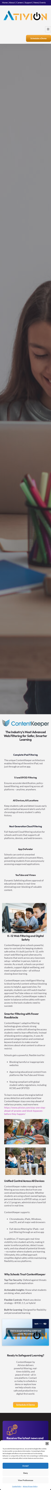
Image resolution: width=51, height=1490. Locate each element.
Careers (19, 2)
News (36, 2)
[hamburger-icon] (48, 29)
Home (5, 2)
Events (43, 2)
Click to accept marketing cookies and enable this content (25, 1332)
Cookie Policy (16, 1486)
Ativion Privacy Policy (30, 1486)
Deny (25, 1473)
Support (28, 2)
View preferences (25, 1480)
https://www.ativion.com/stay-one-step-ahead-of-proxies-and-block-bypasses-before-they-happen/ (25, 1110)
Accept (25, 1465)
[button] (47, 1443)
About (12, 2)
